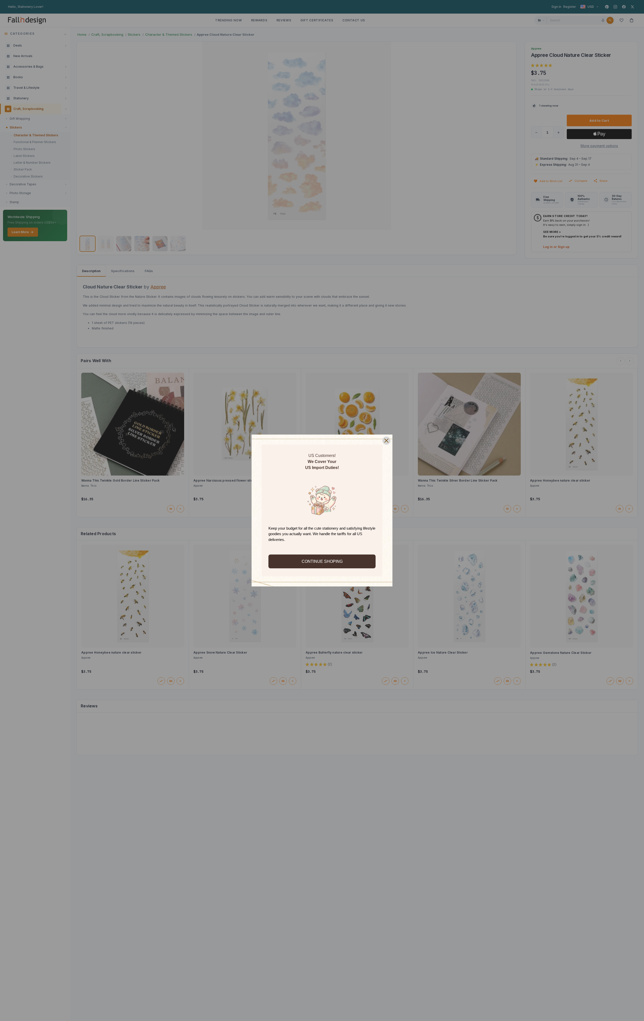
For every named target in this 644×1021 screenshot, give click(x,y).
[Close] (386, 441)
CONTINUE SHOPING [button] (322, 561)
